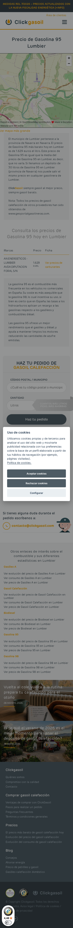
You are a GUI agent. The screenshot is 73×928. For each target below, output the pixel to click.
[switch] (8, 923)
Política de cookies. (19, 462)
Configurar (36, 492)
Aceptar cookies (36, 473)
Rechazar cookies (36, 483)
